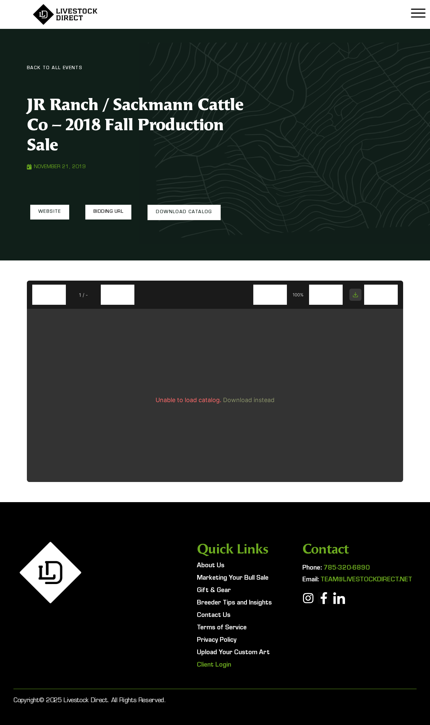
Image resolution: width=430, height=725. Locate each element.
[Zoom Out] (270, 295)
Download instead (248, 399)
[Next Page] (117, 295)
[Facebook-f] (324, 598)
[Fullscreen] (381, 295)
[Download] (355, 295)
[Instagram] (308, 598)
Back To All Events (54, 68)
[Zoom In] (326, 295)
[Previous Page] (49, 295)
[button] (49, 212)
